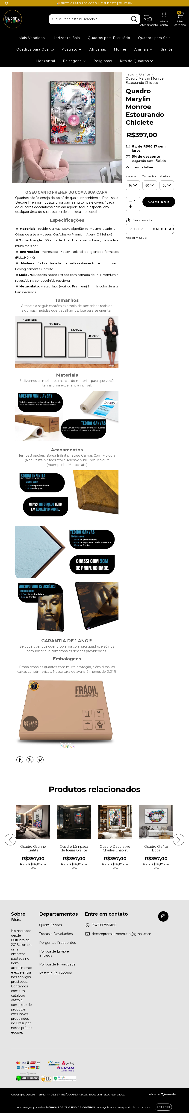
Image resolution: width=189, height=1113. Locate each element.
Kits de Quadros (135, 61)
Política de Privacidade (57, 964)
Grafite (166, 49)
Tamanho (149, 176)
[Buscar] (134, 19)
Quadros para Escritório (109, 38)
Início (130, 74)
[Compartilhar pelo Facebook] (20, 762)
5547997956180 (104, 925)
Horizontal (45, 61)
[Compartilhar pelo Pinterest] (40, 762)
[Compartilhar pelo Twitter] (30, 762)
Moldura (165, 176)
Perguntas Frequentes (57, 943)
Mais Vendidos (32, 38)
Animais (142, 49)
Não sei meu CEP (137, 237)
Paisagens (73, 61)
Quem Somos (50, 925)
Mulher (120, 49)
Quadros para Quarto (35, 49)
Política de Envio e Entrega (54, 953)
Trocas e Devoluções (56, 934)
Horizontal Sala (66, 38)
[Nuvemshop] (163, 1095)
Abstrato (70, 49)
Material (131, 176)
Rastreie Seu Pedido (55, 973)
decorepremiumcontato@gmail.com (121, 934)
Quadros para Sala (154, 38)
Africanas (97, 49)
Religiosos (102, 61)
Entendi (163, 1107)
